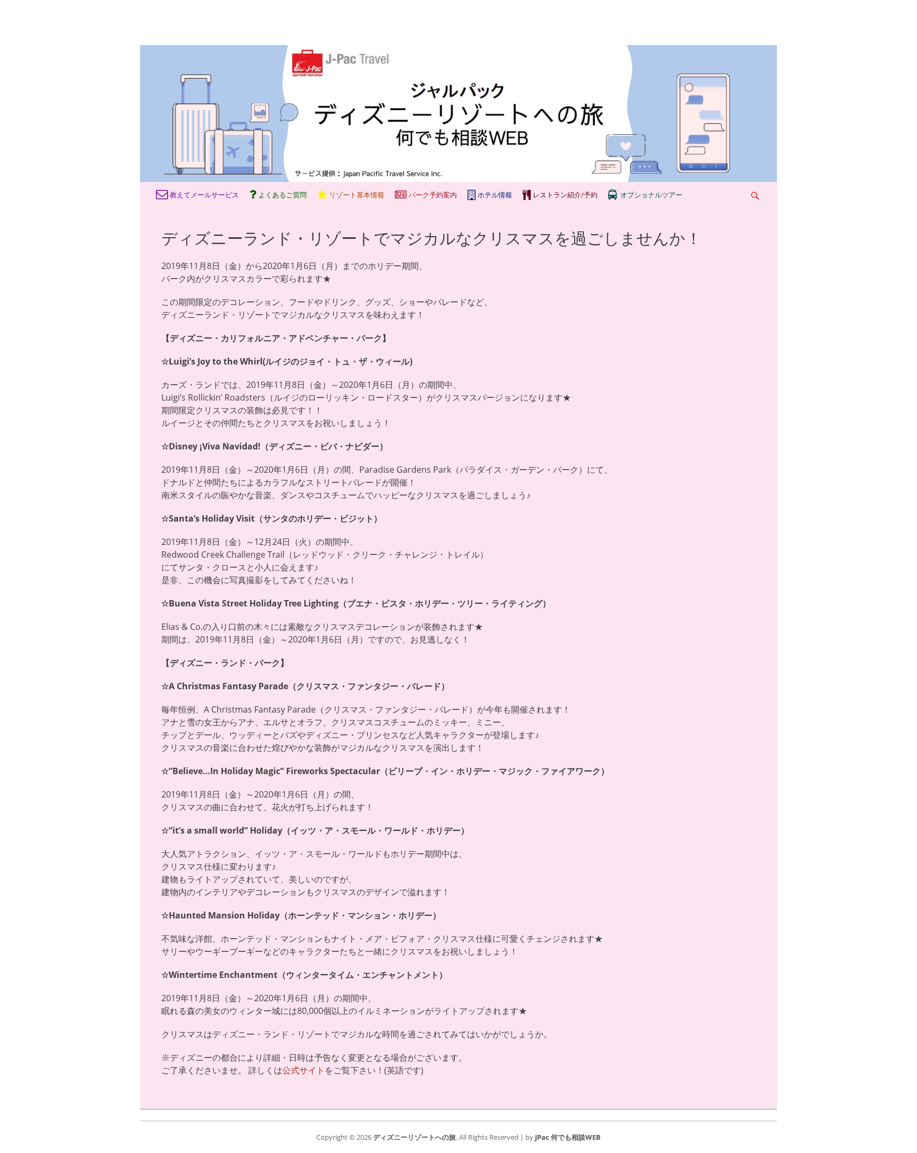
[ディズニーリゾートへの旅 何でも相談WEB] (458, 179)
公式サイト (303, 1070)
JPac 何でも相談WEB (568, 1137)
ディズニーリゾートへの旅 (414, 1137)
